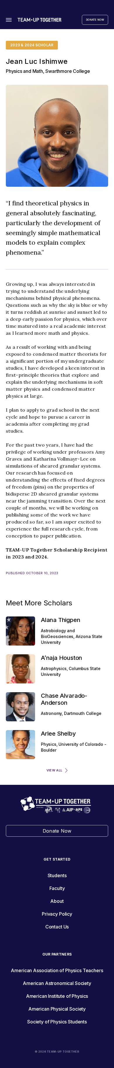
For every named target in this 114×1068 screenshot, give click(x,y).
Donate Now (95, 19)
